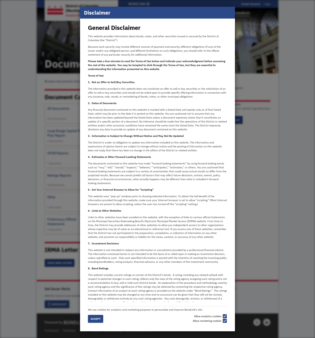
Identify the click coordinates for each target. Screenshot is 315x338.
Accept (96, 318)
